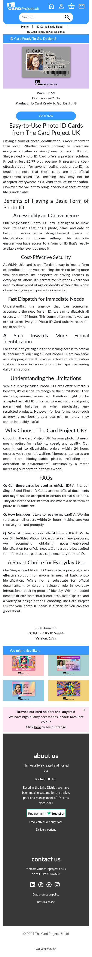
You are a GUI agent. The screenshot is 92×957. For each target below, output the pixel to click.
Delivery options (46, 829)
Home (25, 27)
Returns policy (46, 902)
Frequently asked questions (45, 822)
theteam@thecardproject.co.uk (46, 869)
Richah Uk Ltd (45, 779)
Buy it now (46, 116)
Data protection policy (46, 894)
